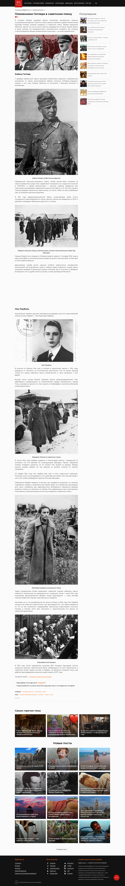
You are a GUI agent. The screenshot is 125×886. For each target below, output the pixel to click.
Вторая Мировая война (28, 694)
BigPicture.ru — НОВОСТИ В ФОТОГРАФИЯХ (92, 863)
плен (46, 694)
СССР (51, 694)
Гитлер (40, 694)
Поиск (101, 3)
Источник (17, 697)
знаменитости (37, 10)
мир (44, 691)
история (38, 691)
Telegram (41, 683)
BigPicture (27, 10)
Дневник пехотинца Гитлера (40, 677)
